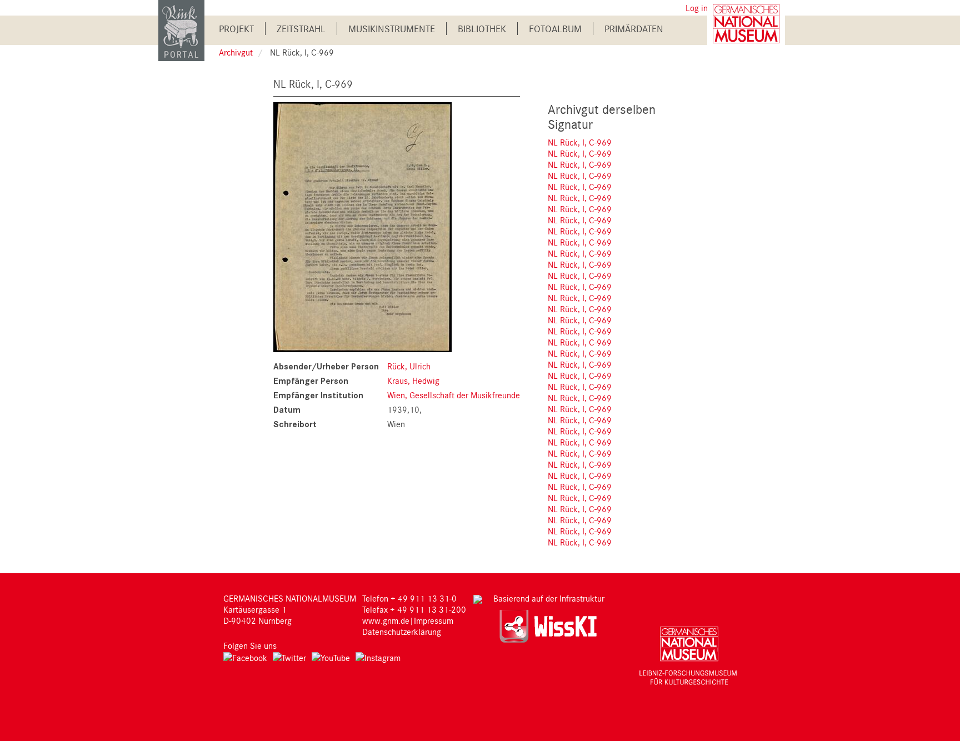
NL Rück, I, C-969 (580, 142)
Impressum (433, 620)
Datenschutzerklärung (401, 631)
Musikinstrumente (391, 28)
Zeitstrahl (301, 28)
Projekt (236, 28)
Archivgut (236, 52)
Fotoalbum (555, 28)
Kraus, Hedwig (413, 380)
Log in (697, 7)
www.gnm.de (385, 620)
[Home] (181, 30)
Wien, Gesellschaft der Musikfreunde (453, 394)
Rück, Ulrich (409, 366)
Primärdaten (633, 28)
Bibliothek (482, 28)
